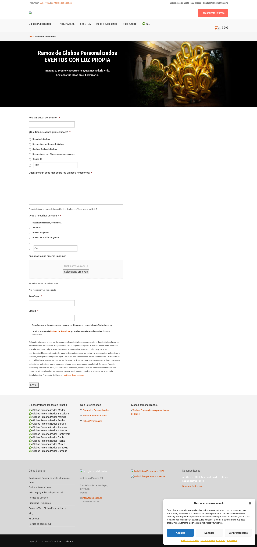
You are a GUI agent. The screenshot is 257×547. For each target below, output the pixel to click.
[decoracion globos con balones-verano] (155, 209)
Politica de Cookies (38, 497)
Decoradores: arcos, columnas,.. (47, 223)
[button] (250, 503)
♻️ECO (146, 23)
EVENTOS (85, 23)
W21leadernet (65, 541)
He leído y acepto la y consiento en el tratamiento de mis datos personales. (71, 333)
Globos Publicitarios (40, 23)
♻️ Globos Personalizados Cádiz (46, 437)
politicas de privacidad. (74, 375)
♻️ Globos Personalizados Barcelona (49, 413)
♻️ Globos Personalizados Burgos (47, 423)
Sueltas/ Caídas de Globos (45, 149)
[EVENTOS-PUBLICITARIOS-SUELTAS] (155, 274)
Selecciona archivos (76, 271)
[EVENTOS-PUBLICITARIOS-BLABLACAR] (155, 338)
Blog (31, 513)
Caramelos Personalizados (96, 410)
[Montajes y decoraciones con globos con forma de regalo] (204, 274)
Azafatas (37, 227)
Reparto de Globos (41, 139)
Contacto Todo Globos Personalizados (47, 508)
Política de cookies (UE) (40, 524)
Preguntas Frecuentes (40, 503)
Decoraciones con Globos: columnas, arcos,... (54, 154)
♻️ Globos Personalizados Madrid (47, 410)
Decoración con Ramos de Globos (48, 144)
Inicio (31, 36)
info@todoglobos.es (92, 498)
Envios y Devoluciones (40, 487)
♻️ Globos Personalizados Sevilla (47, 420)
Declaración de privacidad (213, 540)
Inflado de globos (41, 232)
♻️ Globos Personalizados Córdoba (48, 450)
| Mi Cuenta (214, 3)
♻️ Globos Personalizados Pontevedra (49, 434)
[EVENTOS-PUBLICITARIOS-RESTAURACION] (155, 145)
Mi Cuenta (34, 518)
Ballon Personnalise (92, 421)
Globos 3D (37, 159)
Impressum (232, 540)
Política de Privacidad (60, 331)
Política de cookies (190, 540)
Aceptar (180, 532)
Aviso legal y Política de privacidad (46, 492)
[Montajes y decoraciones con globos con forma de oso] (204, 338)
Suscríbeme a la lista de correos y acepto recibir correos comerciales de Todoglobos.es (72, 325)
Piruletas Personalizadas (95, 415)
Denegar (209, 532)
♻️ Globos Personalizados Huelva (47, 440)
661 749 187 (45, 3)
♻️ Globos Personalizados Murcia (47, 444)
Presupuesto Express (213, 13)
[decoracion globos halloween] (204, 209)
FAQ (193, 3)
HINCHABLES (67, 23)
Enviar (33, 385)
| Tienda (205, 3)
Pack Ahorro (130, 23)
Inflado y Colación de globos (46, 237)
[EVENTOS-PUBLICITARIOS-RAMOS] (204, 145)
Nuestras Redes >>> (192, 486)
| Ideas (198, 3)
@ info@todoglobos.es (61, 3)
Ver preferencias (238, 532)
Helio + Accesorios (106, 23)
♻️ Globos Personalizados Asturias (48, 427)
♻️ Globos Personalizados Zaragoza (48, 447)
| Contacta (223, 3)
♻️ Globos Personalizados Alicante (48, 430)
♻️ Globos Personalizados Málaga (47, 416)
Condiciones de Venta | (180, 3)
